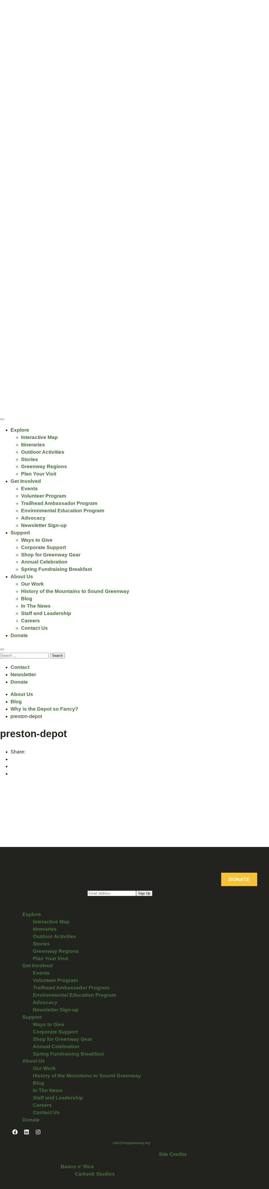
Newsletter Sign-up (44, 525)
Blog (26, 598)
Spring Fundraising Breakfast (56, 569)
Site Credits (173, 1154)
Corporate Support (43, 547)
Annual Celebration (44, 562)
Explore (20, 430)
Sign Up (144, 893)
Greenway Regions (44, 466)
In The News (36, 606)
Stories (29, 459)
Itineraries (33, 444)
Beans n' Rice (77, 1166)
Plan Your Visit (38, 474)
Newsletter (23, 674)
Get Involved (26, 481)
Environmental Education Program (62, 510)
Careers (30, 620)
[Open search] (2, 649)
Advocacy (33, 518)
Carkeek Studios (95, 1174)
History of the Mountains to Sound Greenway (75, 591)
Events (29, 488)
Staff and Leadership (46, 613)
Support (20, 532)
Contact (20, 667)
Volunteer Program (43, 496)
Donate (19, 635)
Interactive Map (39, 437)
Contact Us (34, 628)
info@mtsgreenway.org (131, 1143)
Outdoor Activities (42, 452)
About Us (22, 576)
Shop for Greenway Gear (50, 554)
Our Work (32, 584)
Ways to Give (37, 540)
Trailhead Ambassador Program (59, 503)
